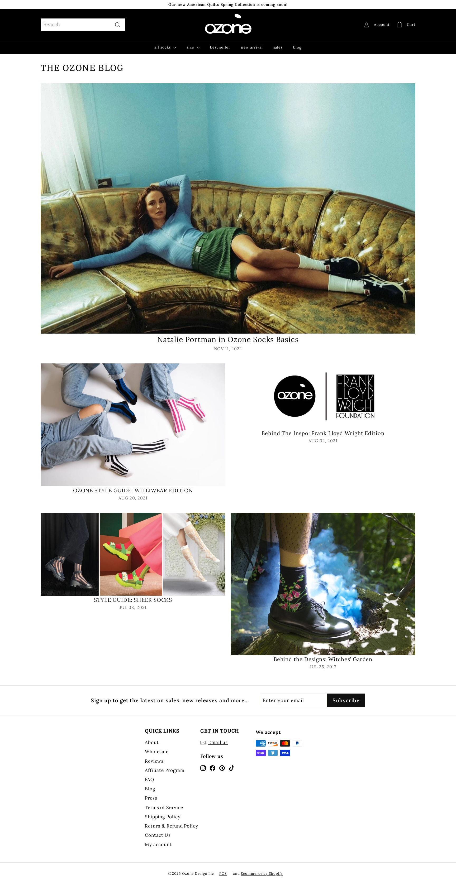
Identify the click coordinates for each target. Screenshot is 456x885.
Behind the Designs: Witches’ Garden (323, 659)
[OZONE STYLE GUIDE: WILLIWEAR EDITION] (133, 425)
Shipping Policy (162, 817)
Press (151, 798)
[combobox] (83, 24)
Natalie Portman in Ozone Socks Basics (227, 339)
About (152, 742)
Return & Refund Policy (171, 826)
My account (158, 844)
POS (223, 873)
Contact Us (158, 835)
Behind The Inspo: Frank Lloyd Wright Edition (323, 433)
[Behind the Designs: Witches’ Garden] (323, 584)
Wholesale (157, 751)
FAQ (149, 779)
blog (297, 47)
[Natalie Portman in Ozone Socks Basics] (228, 208)
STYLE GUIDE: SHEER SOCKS (133, 600)
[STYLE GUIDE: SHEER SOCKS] (133, 554)
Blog (150, 789)
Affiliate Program (164, 770)
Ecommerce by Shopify (262, 873)
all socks (163, 47)
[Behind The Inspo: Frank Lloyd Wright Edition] (323, 396)
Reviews (154, 761)
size (191, 47)
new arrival (252, 47)
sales (278, 47)
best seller (220, 47)
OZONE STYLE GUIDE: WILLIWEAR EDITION (133, 490)
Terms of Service (164, 807)
